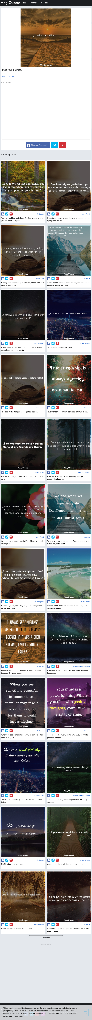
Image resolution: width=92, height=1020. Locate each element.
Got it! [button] (85, 1012)
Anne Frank (86, 214)
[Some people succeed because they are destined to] (69, 250)
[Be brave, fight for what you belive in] (69, 896)
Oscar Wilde (39, 472)
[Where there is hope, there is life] (23, 509)
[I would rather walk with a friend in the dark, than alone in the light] (69, 573)
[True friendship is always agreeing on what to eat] (69, 380)
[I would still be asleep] (23, 638)
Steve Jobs (40, 278)
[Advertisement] (45, 111)
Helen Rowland (38, 343)
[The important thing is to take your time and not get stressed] (69, 767)
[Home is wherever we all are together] (23, 896)
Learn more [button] (18, 1016)
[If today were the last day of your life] (23, 250)
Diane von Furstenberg (81, 666)
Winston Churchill (84, 472)
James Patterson (38, 925)
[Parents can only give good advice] (69, 186)
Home (24, 3)
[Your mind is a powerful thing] (69, 703)
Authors (34, 3)
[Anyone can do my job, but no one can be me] (69, 832)
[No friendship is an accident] (23, 832)
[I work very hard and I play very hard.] (23, 573)
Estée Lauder (8, 76)
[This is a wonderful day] (23, 767)
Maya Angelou (39, 602)
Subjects (44, 3)
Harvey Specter (84, 343)
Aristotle (87, 537)
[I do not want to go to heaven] (23, 444)
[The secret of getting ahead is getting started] (23, 380)
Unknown (40, 214)
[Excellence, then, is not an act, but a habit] (69, 509)
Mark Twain (40, 408)
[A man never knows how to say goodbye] (23, 315)
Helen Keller (85, 602)
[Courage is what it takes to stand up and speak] (69, 444)
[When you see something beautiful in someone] (23, 703)
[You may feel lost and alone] (23, 186)
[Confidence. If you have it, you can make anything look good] (69, 638)
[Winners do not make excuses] (69, 315)
